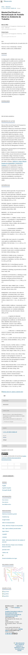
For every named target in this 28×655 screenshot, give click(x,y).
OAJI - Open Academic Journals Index (11, 528)
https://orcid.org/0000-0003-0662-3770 (8, 36)
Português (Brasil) (6, 490)
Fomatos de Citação (8, 421)
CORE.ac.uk (5, 552)
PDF (4, 395)
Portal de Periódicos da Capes (9, 558)
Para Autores (5, 502)
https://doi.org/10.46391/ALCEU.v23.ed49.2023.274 (14, 43)
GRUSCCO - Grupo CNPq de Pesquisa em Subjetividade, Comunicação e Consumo (13, 163)
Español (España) (6, 488)
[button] (4, 464)
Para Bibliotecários (6, 504)
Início (2, 6)
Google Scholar (6, 519)
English (4, 485)
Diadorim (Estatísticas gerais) (9, 514)
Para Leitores (5, 500)
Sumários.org (5, 517)
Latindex (4, 537)
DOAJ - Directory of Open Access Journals (12, 525)
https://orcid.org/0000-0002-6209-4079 (8, 29)
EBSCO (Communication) (8, 522)
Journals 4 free (6, 549)
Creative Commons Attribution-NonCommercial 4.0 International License (13, 457)
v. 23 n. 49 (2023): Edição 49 (8, 8)
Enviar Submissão (8, 476)
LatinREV (4, 534)
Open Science (5, 531)
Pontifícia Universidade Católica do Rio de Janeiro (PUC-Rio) (14, 612)
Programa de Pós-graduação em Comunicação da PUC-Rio (13, 615)
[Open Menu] (1, 1)
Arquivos (8, 6)
